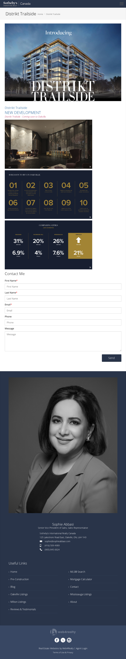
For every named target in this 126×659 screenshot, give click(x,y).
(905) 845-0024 (52, 549)
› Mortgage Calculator (80, 579)
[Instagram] (69, 640)
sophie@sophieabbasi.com (57, 541)
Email (8, 304)
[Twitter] (63, 640)
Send (111, 358)
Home (40, 14)
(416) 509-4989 (52, 545)
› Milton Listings (17, 601)
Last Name (11, 292)
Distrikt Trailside (53, 14)
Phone (8, 316)
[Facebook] (57, 640)
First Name (11, 280)
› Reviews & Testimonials (22, 609)
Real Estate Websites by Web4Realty (56, 648)
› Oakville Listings (18, 594)
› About (72, 601)
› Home (13, 571)
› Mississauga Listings (80, 594)
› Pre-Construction (19, 579)
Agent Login (81, 648)
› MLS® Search (76, 571)
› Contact (73, 586)
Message (9, 328)
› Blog (12, 586)
